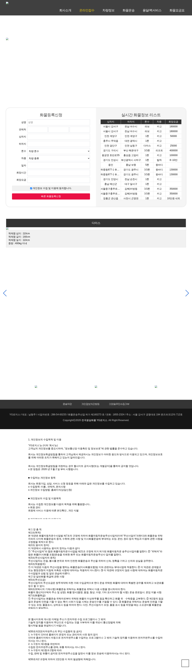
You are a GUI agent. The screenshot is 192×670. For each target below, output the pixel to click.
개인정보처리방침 (90, 404)
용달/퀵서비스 (152, 10)
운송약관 (67, 404)
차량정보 (108, 10)
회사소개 (65, 10)
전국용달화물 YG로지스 (94, 420)
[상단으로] (185, 663)
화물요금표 (177, 10)
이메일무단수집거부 (119, 404)
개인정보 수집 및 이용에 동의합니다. (52, 188)
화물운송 (129, 10)
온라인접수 (86, 10)
